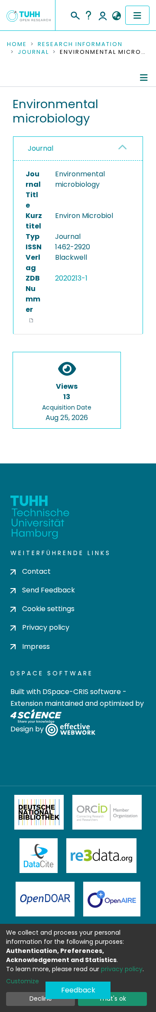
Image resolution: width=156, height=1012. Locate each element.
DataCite (39, 856)
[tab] (78, 149)
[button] (116, 16)
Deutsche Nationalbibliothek (39, 812)
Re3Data (101, 856)
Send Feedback (48, 590)
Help (88, 15)
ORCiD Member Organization (107, 812)
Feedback (78, 990)
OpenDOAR (45, 899)
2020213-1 (71, 278)
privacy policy (122, 969)
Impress (36, 647)
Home (17, 44)
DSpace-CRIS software (81, 692)
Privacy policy (45, 627)
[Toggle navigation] (137, 15)
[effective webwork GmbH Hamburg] (70, 729)
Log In (103, 15)
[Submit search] (74, 14)
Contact (36, 571)
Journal (33, 52)
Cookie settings (48, 609)
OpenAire (112, 899)
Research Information (80, 44)
